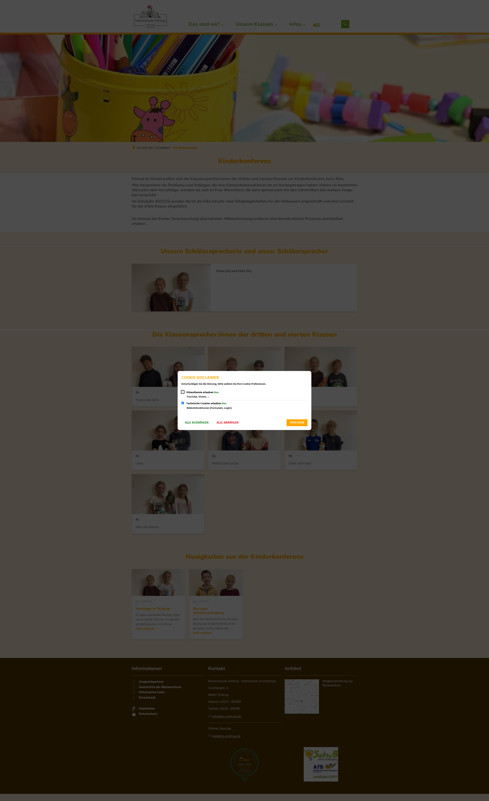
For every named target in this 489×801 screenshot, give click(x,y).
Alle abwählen (227, 422)
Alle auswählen (196, 422)
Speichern (297, 422)
